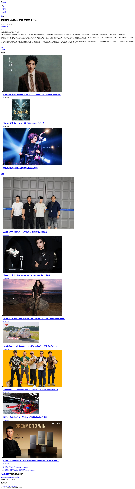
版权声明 (17, 477)
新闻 (4, 12)
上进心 (4, 47)
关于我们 (3, 477)
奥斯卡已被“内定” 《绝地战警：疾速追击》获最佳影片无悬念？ (19, 470)
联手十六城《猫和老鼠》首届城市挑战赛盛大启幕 (15, 467)
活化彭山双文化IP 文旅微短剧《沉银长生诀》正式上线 (23, 123)
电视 (4, 9)
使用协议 (12, 477)
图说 (2, 174)
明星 (4, 6)
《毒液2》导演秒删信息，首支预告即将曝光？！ (15, 469)
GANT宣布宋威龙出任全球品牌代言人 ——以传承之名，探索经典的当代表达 (32, 95)
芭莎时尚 (10, 486)
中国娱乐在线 (4, 486)
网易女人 (14, 486)
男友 (8, 47)
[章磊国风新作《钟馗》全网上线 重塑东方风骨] (68, 146)
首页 (4, 5)
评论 (6, 49)
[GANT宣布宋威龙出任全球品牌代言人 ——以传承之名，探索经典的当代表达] (68, 73)
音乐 (4, 11)
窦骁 (2, 47)
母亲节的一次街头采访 (9, 466)
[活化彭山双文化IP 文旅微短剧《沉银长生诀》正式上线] (68, 110)
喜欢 (3, 49)
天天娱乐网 (3, 2)
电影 (4, 8)
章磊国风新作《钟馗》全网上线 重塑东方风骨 (20, 168)
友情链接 (7, 477)
